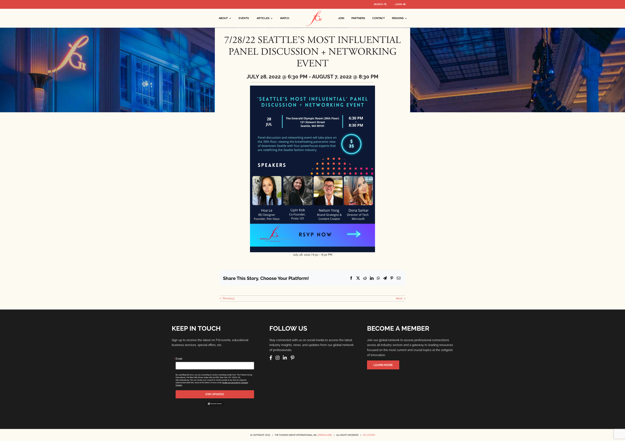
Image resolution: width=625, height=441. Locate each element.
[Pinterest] (391, 278)
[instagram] (278, 358)
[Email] (398, 278)
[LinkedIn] (371, 278)
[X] (358, 278)
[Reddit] (364, 278)
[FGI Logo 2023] (313, 12)
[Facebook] (351, 278)
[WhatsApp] (378, 278)
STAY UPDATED (214, 394)
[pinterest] (292, 358)
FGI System (369, 435)
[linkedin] (285, 358)
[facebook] (270, 358)
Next (399, 298)
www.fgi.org (325, 435)
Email (179, 358)
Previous (229, 298)
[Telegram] (385, 278)
